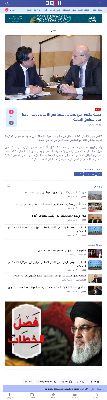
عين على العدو (33, 9)
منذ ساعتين (71, 196)
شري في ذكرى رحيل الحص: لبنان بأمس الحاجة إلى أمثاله (58, 216)
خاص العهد (80, 280)
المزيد (12, 10)
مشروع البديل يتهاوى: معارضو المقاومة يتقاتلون (62, 250)
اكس (79, 381)
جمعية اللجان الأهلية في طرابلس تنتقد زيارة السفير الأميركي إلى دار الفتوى (49, 275)
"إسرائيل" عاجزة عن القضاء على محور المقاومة (66, 389)
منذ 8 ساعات (66, 280)
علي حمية (78, 174)
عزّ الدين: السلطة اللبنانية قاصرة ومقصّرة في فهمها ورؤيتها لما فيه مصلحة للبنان (47, 287)
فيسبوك (93, 381)
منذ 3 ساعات (69, 255)
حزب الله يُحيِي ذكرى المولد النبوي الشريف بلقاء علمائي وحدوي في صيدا (50, 204)
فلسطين (66, 9)
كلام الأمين (97, 9)
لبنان (74, 9)
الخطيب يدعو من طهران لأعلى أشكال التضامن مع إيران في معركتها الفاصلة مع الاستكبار (47, 229)
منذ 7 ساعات (71, 235)
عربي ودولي (54, 9)
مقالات (81, 255)
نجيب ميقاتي (90, 174)
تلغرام (26, 381)
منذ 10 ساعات (70, 291)
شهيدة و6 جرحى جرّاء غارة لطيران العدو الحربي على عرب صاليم (55, 192)
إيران (44, 9)
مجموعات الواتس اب (45, 381)
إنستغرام (65, 381)
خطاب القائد (83, 9)
